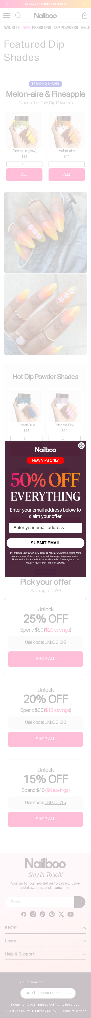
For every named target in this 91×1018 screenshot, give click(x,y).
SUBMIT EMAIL (45, 543)
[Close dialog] (81, 445)
